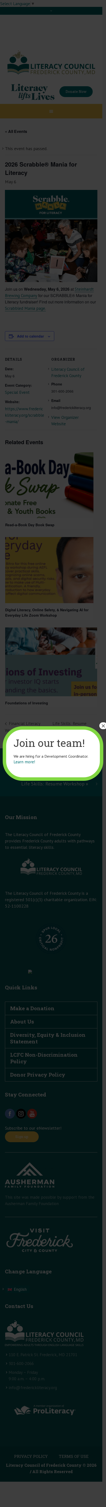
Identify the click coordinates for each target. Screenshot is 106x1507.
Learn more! (24, 762)
